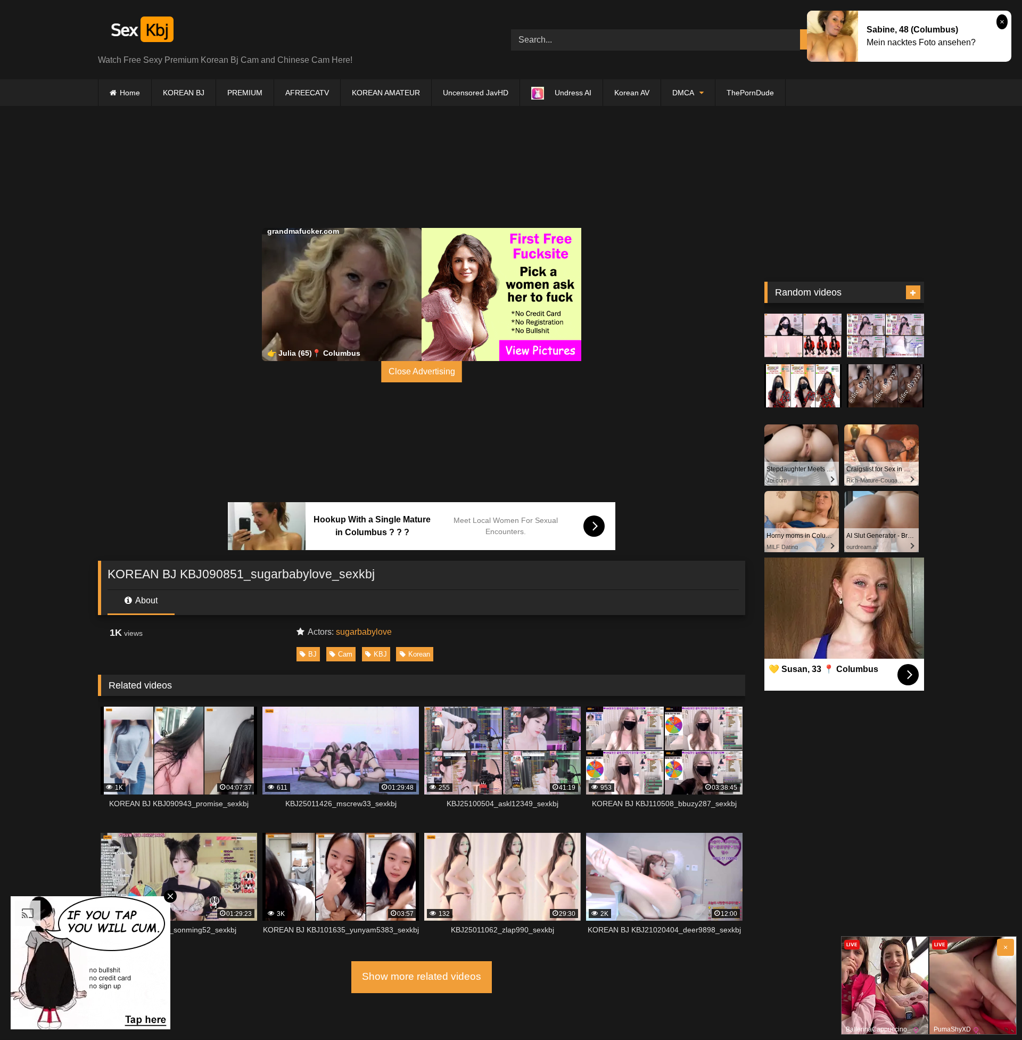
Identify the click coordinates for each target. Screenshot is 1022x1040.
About (146, 600)
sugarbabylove (364, 631)
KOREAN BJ (183, 92)
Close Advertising (422, 371)
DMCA (683, 92)
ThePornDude (750, 92)
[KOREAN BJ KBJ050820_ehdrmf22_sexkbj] (803, 386)
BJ (312, 654)
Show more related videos (421, 976)
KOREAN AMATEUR (386, 92)
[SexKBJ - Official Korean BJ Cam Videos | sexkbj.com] (141, 31)
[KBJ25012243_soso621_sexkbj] (803, 335)
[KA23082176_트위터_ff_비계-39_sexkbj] (885, 386)
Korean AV (631, 92)
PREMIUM (244, 92)
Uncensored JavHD (475, 92)
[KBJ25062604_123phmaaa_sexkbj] (885, 335)
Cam (345, 654)
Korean (419, 654)
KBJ (380, 654)
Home (130, 92)
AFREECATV (307, 92)
